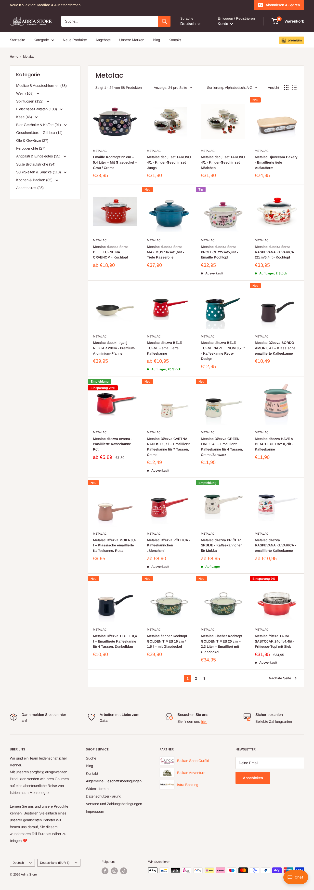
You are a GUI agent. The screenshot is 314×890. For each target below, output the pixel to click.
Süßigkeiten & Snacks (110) (39, 172)
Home (14, 56)
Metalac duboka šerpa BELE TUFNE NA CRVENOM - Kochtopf (111, 252)
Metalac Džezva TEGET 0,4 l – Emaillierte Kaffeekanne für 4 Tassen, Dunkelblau (115, 641)
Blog (156, 40)
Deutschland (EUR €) (54, 862)
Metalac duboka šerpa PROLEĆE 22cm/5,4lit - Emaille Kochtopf (219, 252)
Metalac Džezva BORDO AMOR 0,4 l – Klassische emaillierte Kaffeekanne (275, 348)
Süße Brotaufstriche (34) (35, 164)
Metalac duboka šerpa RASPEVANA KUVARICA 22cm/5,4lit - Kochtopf (274, 252)
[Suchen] (164, 21)
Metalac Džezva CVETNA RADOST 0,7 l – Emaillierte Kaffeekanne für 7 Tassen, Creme (168, 447)
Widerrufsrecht (97, 789)
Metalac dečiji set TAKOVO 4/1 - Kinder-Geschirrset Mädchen (223, 162)
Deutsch (18, 862)
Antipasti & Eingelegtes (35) (38, 156)
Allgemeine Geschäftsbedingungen (114, 781)
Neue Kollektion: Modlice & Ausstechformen (45, 5)
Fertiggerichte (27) (30, 148)
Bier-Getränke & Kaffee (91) (39, 125)
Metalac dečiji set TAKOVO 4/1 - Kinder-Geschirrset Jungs (169, 162)
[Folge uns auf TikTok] (123, 870)
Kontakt (175, 40)
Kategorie (41, 40)
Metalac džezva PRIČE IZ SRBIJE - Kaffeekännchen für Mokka (221, 545)
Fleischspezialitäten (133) (37, 109)
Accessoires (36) (30, 188)
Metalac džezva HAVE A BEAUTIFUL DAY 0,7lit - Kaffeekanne (274, 444)
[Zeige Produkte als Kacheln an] (286, 87)
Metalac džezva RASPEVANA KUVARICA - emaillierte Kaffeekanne (275, 545)
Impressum (95, 811)
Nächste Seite (280, 678)
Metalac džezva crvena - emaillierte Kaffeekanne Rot (112, 444)
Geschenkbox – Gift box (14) (39, 132)
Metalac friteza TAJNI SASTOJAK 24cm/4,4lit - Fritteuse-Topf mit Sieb (274, 641)
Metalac (28, 56)
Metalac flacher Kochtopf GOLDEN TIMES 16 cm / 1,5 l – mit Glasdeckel (167, 641)
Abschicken (253, 778)
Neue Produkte (75, 40)
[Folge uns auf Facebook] (105, 870)
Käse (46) (24, 117)
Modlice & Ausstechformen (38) (41, 85)
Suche (91, 758)
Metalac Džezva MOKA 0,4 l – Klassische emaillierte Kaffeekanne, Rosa (114, 545)
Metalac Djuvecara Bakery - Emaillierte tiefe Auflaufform (276, 162)
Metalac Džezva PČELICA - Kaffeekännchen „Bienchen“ (168, 545)
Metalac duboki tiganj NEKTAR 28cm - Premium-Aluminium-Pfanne (114, 348)
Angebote (103, 40)
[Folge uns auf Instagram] (114, 870)
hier (204, 721)
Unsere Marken (131, 40)
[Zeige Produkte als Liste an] (294, 87)
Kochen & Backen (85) (34, 180)
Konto (223, 24)
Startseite (17, 40)
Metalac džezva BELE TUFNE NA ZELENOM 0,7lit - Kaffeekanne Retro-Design (223, 351)
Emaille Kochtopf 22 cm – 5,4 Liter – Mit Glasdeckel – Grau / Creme (115, 162)
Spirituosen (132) (30, 101)
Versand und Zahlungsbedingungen (114, 804)
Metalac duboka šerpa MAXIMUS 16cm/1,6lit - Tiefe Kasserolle (165, 252)
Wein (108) (25, 93)
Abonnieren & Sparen (283, 5)
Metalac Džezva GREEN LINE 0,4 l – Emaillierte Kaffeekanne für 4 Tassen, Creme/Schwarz (222, 447)
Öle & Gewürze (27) (32, 140)
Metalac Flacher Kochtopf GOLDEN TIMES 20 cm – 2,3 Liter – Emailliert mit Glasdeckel (221, 644)
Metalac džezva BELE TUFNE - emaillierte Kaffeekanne (164, 348)
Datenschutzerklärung (103, 796)
